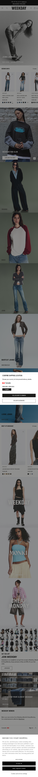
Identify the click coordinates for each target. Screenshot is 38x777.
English (7, 389)
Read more (19, 759)
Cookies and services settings (19, 773)
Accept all (19, 763)
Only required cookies (19, 768)
